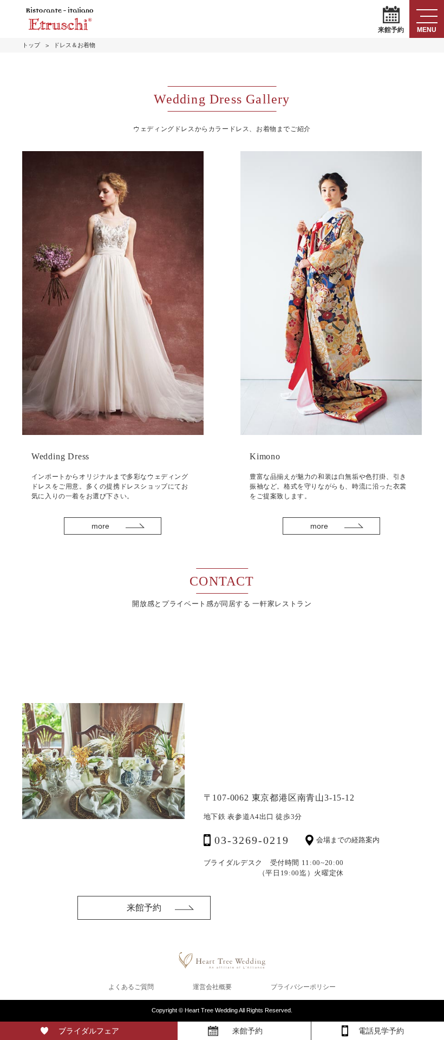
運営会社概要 (212, 987)
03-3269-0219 (251, 840)
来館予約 (391, 29)
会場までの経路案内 (348, 839)
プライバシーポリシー (303, 987)
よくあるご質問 (131, 987)
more (100, 526)
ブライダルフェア (88, 1030)
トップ (31, 45)
